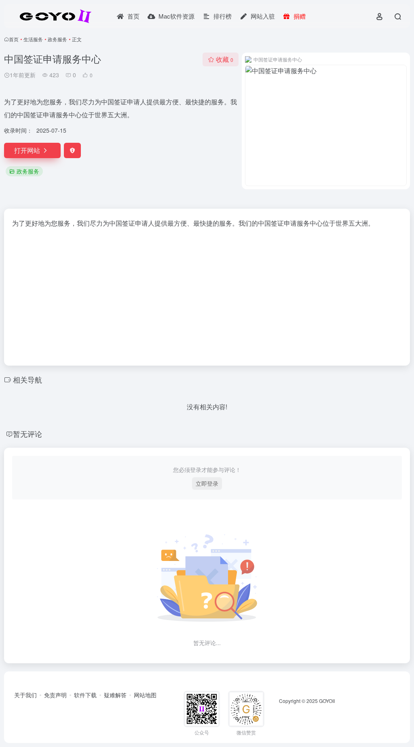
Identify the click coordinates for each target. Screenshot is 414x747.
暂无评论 (27, 433)
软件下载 (85, 695)
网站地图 (145, 695)
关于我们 (25, 695)
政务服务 (57, 39)
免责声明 (55, 695)
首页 (14, 39)
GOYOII (327, 700)
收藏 (224, 59)
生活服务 (33, 39)
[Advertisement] (207, 294)
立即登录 (207, 483)
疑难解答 (115, 695)
